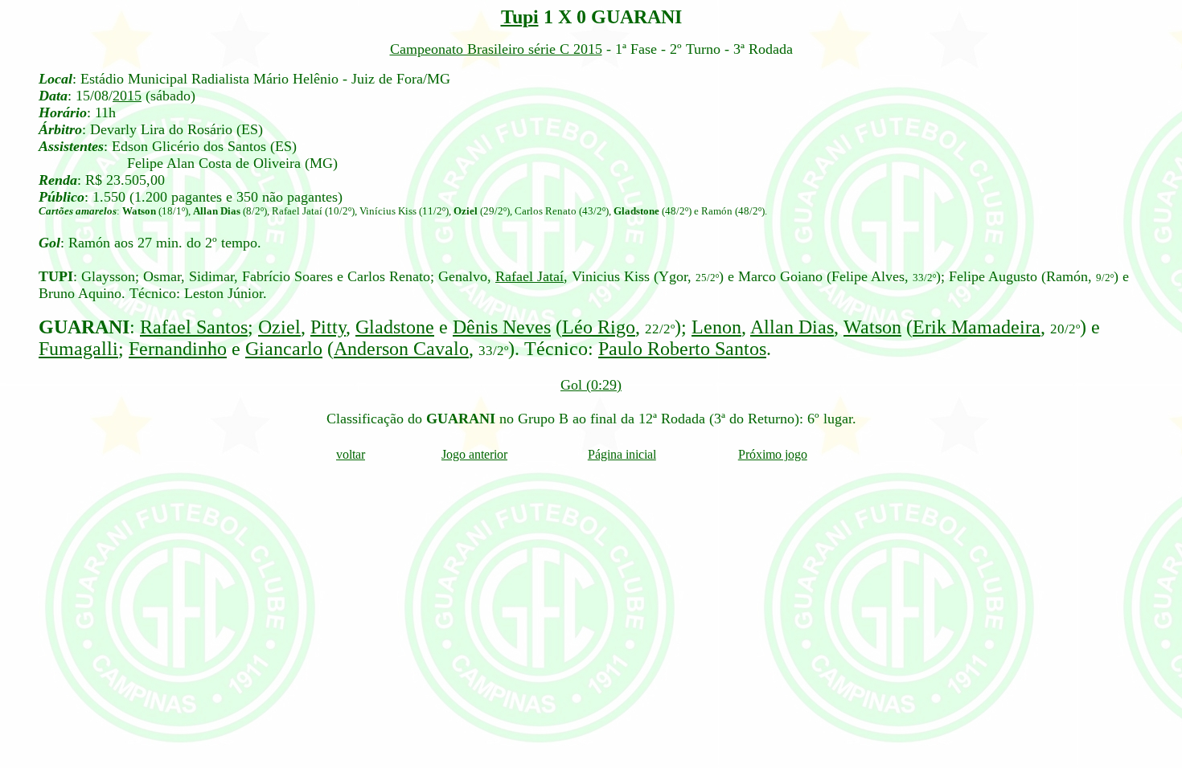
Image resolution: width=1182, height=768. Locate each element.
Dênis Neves (502, 327)
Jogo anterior (474, 454)
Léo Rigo (598, 327)
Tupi (520, 16)
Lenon (716, 327)
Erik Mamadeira (976, 327)
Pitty (328, 327)
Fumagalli (78, 348)
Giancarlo (283, 348)
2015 (127, 96)
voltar (350, 454)
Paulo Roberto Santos (682, 348)
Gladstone (394, 327)
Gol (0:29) (591, 385)
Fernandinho (178, 348)
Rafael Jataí (529, 276)
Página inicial (622, 454)
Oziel (279, 327)
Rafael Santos (194, 327)
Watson (872, 327)
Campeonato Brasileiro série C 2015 (496, 49)
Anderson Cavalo (401, 348)
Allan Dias (792, 327)
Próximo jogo (772, 454)
